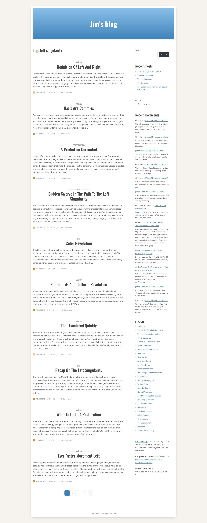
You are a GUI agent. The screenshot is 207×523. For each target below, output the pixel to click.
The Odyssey (142, 83)
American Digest (144, 361)
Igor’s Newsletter (144, 345)
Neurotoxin (142, 357)
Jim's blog (103, 24)
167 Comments (66, 481)
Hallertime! (141, 407)
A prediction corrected (79, 149)
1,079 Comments (67, 269)
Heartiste (141, 353)
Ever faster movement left (79, 456)
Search (138, 50)
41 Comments (66, 399)
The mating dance (144, 79)
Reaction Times (143, 365)
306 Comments (66, 92)
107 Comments (66, 310)
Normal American (144, 392)
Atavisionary (142, 376)
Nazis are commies (79, 108)
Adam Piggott (143, 415)
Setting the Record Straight (148, 342)
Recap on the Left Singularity (78, 370)
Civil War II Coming (145, 75)
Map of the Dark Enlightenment (150, 330)
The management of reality (148, 334)
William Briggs (143, 384)
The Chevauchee (144, 338)
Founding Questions (145, 399)
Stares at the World (145, 369)
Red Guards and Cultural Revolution (78, 284)
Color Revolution (79, 243)
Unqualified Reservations (147, 349)
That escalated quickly (79, 325)
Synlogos (141, 326)
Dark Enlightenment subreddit (149, 372)
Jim (136, 150)
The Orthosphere (144, 423)
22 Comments (66, 354)
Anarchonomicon (144, 411)
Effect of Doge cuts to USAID (149, 71)
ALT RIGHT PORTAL (145, 403)
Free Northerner (144, 388)
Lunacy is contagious (145, 380)
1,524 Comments (67, 178)
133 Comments (66, 440)
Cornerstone (142, 419)
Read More (40, 92)
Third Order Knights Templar (149, 396)
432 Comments (66, 227)
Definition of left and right (79, 67)
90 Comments (66, 134)
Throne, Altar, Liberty (145, 430)
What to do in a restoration (79, 414)
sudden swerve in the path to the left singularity (78, 196)
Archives (138, 100)
